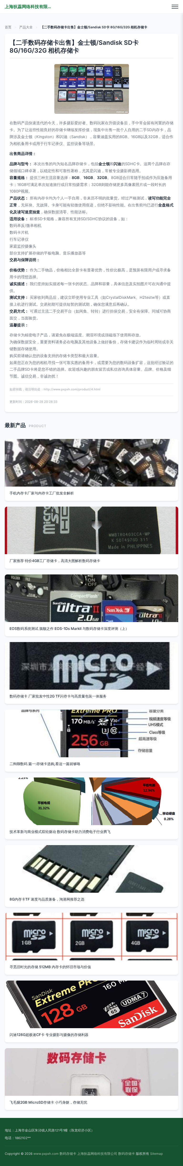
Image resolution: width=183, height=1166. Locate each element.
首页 (8, 27)
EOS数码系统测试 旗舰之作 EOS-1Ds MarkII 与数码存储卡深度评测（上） (69, 628)
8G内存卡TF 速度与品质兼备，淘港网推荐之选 (47, 899)
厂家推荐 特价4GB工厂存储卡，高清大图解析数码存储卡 (55, 560)
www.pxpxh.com (46, 1154)
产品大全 (26, 27)
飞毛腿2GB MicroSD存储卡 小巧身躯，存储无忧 (48, 1102)
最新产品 (15, 425)
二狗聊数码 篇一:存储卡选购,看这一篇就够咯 (45, 764)
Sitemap (156, 1154)
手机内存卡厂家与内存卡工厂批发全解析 (42, 493)
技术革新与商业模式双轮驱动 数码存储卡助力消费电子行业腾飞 (60, 831)
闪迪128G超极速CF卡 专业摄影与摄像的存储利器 (49, 1034)
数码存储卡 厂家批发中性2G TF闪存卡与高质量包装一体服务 (58, 696)
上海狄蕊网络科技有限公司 (28, 6)
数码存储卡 (68, 1154)
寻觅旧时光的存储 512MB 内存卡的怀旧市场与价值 (50, 967)
